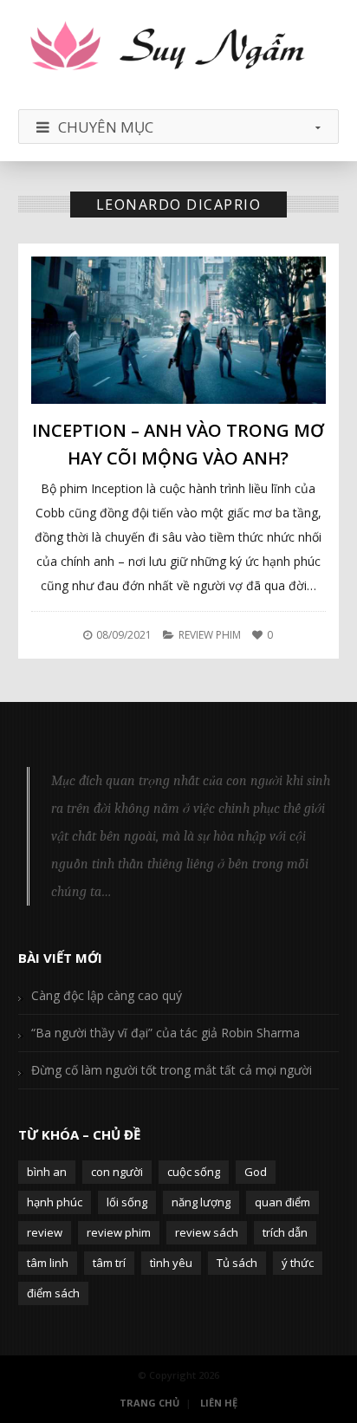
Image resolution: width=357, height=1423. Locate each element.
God (255, 1171)
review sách (206, 1232)
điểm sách (53, 1293)
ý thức (298, 1262)
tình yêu (171, 1262)
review (44, 1232)
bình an (47, 1171)
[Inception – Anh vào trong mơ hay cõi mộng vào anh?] (179, 330)
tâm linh (47, 1262)
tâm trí (109, 1262)
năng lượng (201, 1202)
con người (117, 1171)
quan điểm (282, 1202)
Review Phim (209, 634)
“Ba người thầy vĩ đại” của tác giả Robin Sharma (165, 1032)
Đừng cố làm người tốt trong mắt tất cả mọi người (171, 1070)
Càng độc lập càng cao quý (106, 995)
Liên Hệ (218, 1402)
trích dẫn (285, 1232)
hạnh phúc (54, 1202)
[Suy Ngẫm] (179, 48)
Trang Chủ (149, 1402)
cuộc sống (193, 1171)
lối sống (127, 1202)
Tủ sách (237, 1262)
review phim (119, 1232)
